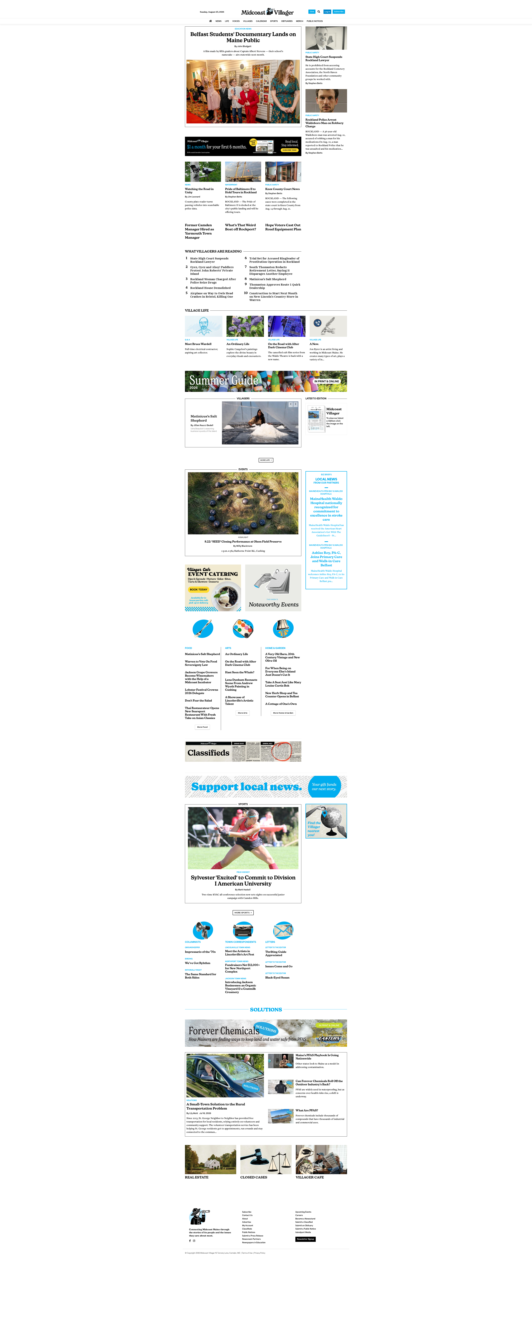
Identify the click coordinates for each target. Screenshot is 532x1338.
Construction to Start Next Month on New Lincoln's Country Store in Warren (273, 297)
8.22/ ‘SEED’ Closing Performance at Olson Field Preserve (243, 541)
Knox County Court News (282, 189)
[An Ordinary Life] (245, 326)
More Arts (242, 713)
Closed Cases (253, 1177)
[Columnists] (243, 931)
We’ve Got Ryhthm (197, 963)
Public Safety (272, 185)
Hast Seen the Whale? (239, 672)
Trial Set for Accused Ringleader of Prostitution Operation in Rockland (274, 260)
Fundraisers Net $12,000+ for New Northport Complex (242, 968)
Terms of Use (247, 1253)
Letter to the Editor (275, 947)
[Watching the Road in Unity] (203, 172)
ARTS (228, 648)
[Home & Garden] (283, 629)
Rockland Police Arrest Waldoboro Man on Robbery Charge (324, 123)
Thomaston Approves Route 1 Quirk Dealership (274, 286)
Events (243, 470)
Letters (270, 942)
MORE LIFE (265, 460)
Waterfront (231, 185)
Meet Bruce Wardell (198, 344)
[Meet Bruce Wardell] (203, 326)
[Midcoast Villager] (316, 418)
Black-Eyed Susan (277, 977)
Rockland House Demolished (210, 288)
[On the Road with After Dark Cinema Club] (286, 326)
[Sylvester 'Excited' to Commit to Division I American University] (243, 838)
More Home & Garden (283, 713)
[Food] (203, 629)
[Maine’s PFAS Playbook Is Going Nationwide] (281, 1061)
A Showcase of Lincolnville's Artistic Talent (239, 701)
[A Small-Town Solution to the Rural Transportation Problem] (225, 1075)
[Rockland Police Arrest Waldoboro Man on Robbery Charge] (326, 100)
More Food (202, 727)
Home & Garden (275, 648)
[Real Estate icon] (210, 1159)
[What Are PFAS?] (281, 1116)
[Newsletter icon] (321, 1159)
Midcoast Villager (207, 1253)
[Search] (319, 12)
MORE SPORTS (242, 912)
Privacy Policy (259, 1253)
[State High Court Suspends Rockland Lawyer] (326, 38)
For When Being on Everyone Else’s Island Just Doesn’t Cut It (280, 671)
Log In (327, 12)
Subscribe (338, 12)
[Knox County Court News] (283, 172)
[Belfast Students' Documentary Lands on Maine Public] (243, 91)
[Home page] (267, 12)
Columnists (193, 942)
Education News (243, 29)
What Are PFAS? (307, 1110)
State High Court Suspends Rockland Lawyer (209, 260)
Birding (189, 959)
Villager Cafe (310, 1177)
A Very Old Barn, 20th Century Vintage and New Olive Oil (282, 657)
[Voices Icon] (203, 931)
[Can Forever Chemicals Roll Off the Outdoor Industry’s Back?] (281, 1087)
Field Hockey (243, 872)
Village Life (232, 340)
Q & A (187, 340)
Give (312, 12)
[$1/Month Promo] (243, 146)
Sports (243, 804)
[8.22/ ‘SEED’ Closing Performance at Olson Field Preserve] (243, 503)
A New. (314, 344)
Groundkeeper (192, 947)
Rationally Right (193, 970)
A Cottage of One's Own (281, 704)
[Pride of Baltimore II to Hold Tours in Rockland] (243, 172)
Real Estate (196, 1177)
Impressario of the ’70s (200, 952)
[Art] (243, 629)
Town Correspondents (240, 942)
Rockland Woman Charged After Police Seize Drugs (213, 281)
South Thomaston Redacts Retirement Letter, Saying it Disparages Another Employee (270, 270)
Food (188, 648)
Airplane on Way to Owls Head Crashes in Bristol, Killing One (211, 295)
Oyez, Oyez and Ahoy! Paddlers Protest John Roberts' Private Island (212, 270)
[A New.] (328, 326)
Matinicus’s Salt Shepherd (267, 279)
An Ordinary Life (238, 344)
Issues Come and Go (278, 966)
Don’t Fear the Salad (198, 700)
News (187, 185)
